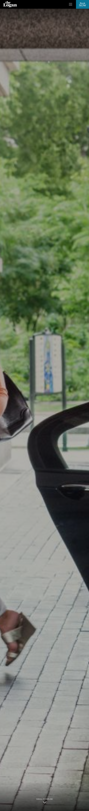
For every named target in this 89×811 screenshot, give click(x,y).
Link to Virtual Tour (67, 3)
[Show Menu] (70, 4)
